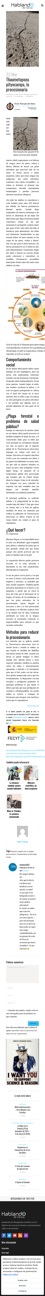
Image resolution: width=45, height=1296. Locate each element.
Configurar (22, 1291)
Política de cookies (10, 1274)
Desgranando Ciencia (20, 717)
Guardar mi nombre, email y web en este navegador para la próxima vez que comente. (22, 1013)
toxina (8, 857)
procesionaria (11, 854)
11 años (22, 1116)
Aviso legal (5, 1252)
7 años (22, 1137)
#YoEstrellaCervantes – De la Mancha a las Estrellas (22, 1110)
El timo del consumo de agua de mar (22, 1167)
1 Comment (18, 96)
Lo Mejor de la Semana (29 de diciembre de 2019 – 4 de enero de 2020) (22, 1129)
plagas (31, 851)
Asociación (5, 1248)
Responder (26, 871)
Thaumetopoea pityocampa (27, 854)
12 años (22, 1172)
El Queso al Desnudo (22, 1182)
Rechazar (22, 1286)
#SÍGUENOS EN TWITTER (22, 1198)
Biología (27, 94)
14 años (22, 1156)
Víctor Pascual (33, 706)
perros (26, 851)
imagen (20, 851)
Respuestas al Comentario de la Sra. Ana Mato (22, 1150)
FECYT (10, 723)
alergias (14, 851)
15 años (22, 1186)
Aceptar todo (22, 1280)
